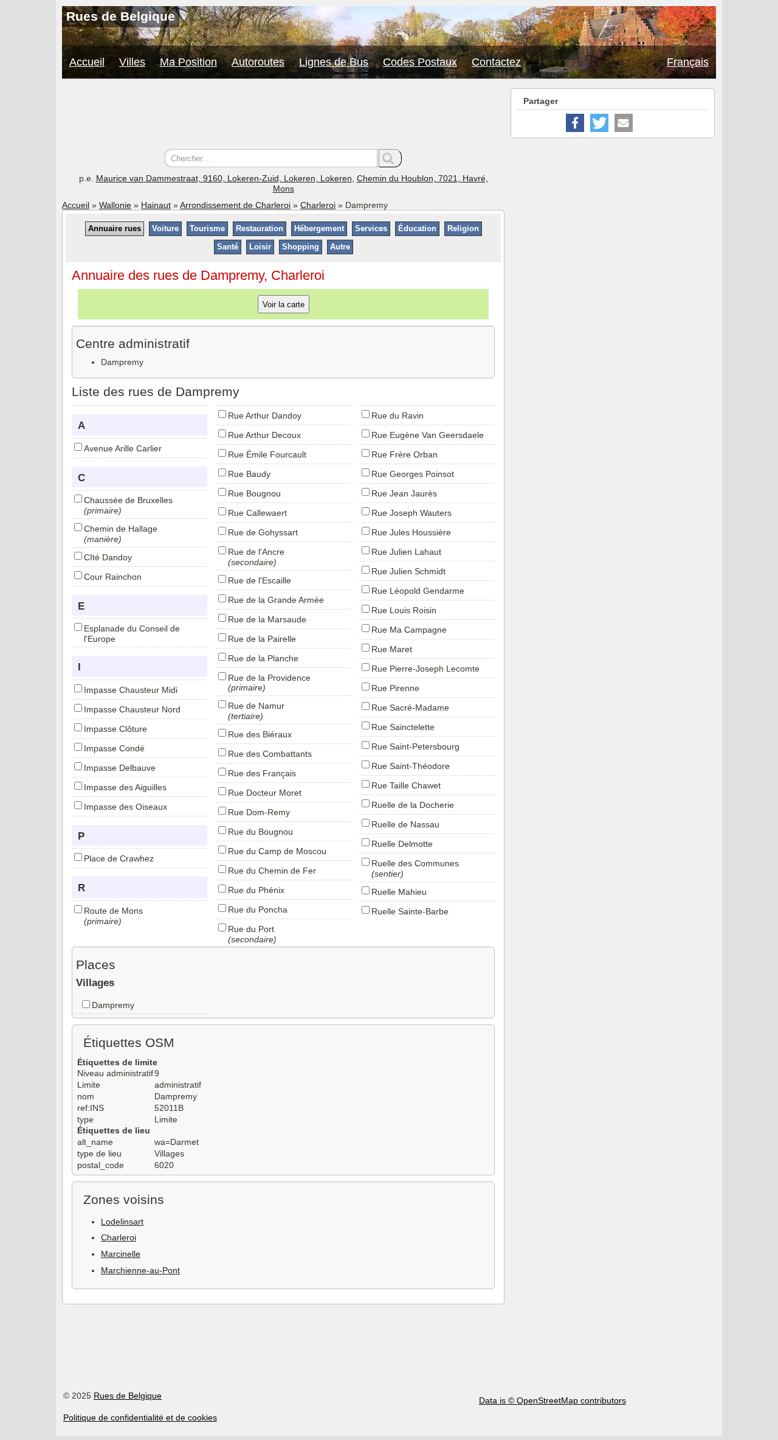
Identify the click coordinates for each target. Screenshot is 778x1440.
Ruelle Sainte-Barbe (410, 911)
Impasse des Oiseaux (125, 807)
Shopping (300, 246)
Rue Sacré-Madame (410, 707)
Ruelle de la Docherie (412, 805)
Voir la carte (284, 303)
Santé (227, 246)
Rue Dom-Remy (259, 812)
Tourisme (207, 228)
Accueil (87, 62)
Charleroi (318, 205)
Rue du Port (251, 929)
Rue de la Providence (269, 678)
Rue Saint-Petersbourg (415, 746)
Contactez (496, 62)
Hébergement (319, 228)
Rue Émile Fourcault (267, 454)
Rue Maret (391, 649)
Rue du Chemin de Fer (272, 870)
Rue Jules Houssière (411, 532)
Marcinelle (120, 1254)
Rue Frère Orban (404, 454)
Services (371, 228)
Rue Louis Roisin (403, 610)
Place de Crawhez (119, 858)
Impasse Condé (114, 748)
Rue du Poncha (257, 909)
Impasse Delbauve (120, 768)
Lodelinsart (122, 1221)
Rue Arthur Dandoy (264, 415)
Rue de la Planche (263, 658)
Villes (132, 62)
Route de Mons (113, 911)
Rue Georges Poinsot (412, 474)
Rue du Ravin (397, 415)
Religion (463, 228)
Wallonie (115, 205)
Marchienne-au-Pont (140, 1270)
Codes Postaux (420, 62)
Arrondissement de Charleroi (235, 205)
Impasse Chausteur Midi (130, 690)
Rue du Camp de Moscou (277, 851)
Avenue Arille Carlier (123, 448)
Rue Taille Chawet (406, 785)
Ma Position (188, 62)
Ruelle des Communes (415, 863)
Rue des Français (262, 773)
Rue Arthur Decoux (264, 435)
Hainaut (156, 205)
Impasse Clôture (115, 729)
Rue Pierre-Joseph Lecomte (425, 668)
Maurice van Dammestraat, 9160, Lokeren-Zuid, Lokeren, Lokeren (224, 178)
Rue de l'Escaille (259, 580)
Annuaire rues (114, 228)
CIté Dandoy (108, 557)
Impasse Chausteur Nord (132, 709)
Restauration (259, 228)
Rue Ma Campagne (409, 630)
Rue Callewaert (257, 513)
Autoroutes (258, 62)
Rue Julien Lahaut (406, 552)
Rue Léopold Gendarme (417, 591)
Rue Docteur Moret (264, 793)
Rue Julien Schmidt (408, 571)
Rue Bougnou (254, 493)
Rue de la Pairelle (262, 639)
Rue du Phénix (256, 890)
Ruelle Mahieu (399, 892)
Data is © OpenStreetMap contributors (552, 1400)
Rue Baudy (249, 474)
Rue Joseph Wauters (411, 513)
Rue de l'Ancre (256, 552)
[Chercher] (390, 158)
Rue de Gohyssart (263, 532)
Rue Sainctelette (403, 727)
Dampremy (113, 1005)
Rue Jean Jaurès (404, 493)
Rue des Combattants (270, 754)
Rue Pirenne (395, 688)
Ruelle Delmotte (402, 844)
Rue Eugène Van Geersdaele (427, 435)
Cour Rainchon (113, 577)
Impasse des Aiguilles (125, 787)
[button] (575, 123)
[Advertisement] (283, 115)
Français (688, 62)
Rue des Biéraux (260, 734)
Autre (340, 246)
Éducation (417, 228)
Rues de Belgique (128, 1395)
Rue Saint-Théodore (410, 766)
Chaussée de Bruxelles (128, 500)
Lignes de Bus (333, 62)
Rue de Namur (256, 706)
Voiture (165, 228)
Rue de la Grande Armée (276, 600)
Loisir (260, 246)
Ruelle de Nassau (405, 824)
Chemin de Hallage (120, 529)
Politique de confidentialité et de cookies (140, 1417)
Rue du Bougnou (260, 832)
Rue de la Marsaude (267, 619)
